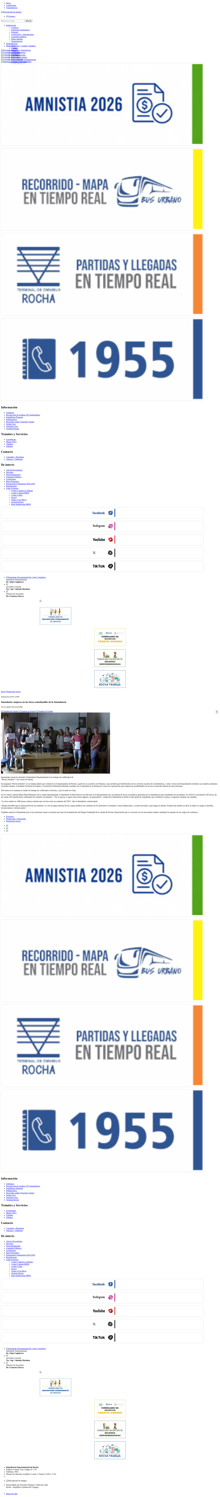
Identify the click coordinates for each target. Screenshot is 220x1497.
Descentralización (13, 475)
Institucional (11, 25)
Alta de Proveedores (14, 470)
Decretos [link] (9, 472)
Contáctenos (11, 5)
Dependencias (11, 44)
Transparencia (11, 8)
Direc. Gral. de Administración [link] (23, 60)
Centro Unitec (17, 495)
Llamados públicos (18, 37)
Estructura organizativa (20, 30)
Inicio (8, 3)
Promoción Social (13, 692)
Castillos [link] (14, 48)
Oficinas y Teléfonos (14, 459)
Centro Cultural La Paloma (22, 491)
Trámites (9, 444)
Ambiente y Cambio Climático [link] (23, 46)
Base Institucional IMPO (21, 504)
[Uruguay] (10, 16)
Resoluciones (11, 486)
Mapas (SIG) (11, 442)
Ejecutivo (10, 816)
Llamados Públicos (13, 477)
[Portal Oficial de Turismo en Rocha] (41, 601)
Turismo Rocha (17, 502)
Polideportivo (11, 419)
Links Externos (12, 488)
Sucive (14, 497)
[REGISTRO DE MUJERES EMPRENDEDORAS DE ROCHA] (110, 666)
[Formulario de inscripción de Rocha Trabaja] (110, 687)
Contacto (14, 28)
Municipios (10, 46)
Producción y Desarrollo (16, 819)
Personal (14, 32)
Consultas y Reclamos (15, 457)
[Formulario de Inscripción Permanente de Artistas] (55, 624)
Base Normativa (12, 481)
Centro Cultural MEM (20, 493)
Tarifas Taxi (11, 424)
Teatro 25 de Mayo (18, 500)
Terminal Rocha (12, 429)
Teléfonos (10, 413)
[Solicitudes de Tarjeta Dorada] (110, 646)
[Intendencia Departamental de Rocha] (11, 12)
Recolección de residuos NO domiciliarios (23, 415)
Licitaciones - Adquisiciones (22, 34)
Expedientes (11, 439)
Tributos (9, 446)
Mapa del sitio (11, 1494)
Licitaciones (11, 479)
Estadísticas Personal (14, 417)
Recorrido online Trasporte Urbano (20, 422)
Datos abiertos (17, 39)
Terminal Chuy (12, 426)
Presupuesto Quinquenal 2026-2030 (20, 484)
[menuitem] (112, 33)
